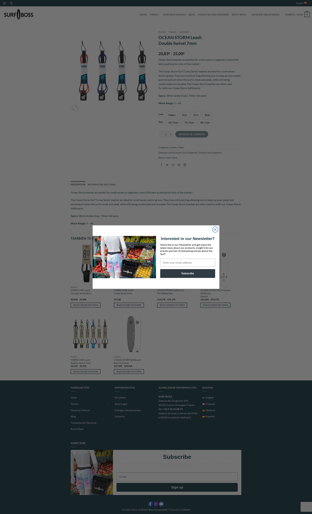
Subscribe (187, 273)
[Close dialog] (215, 229)
